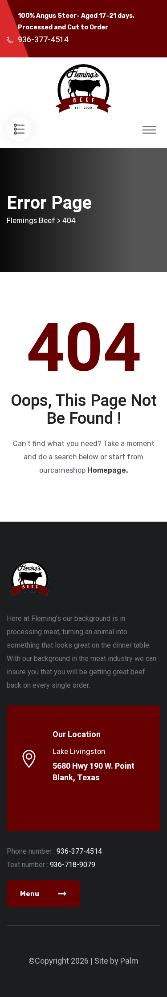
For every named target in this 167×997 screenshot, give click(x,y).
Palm (129, 961)
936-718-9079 (72, 864)
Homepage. (107, 470)
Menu (30, 894)
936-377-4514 (43, 40)
